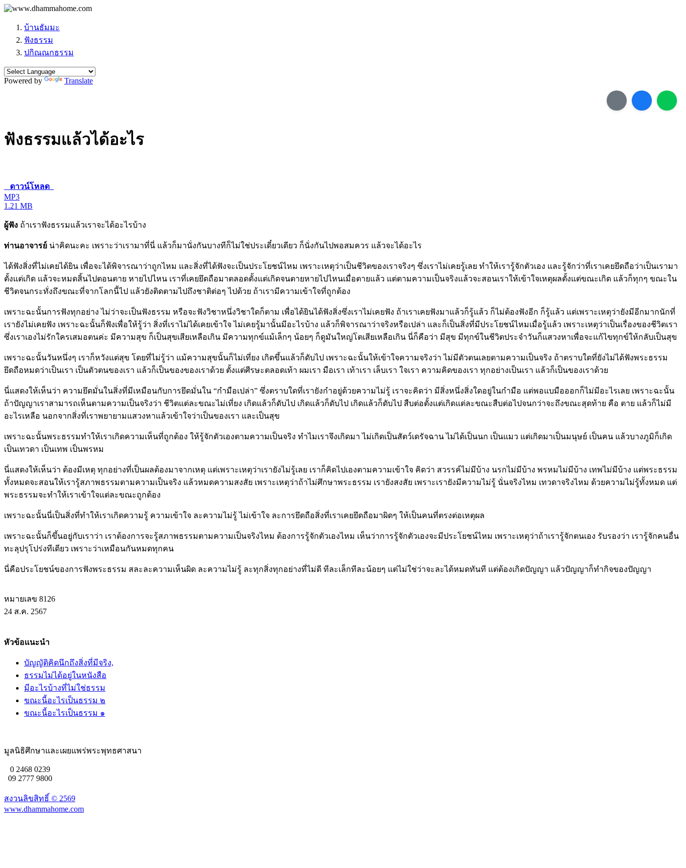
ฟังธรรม (38, 40)
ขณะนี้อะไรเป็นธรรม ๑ (64, 713)
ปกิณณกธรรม (49, 52)
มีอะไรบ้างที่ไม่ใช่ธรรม (64, 688)
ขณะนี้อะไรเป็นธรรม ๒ (64, 700)
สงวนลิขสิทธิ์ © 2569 (39, 798)
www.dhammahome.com (44, 809)
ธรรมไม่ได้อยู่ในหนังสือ (65, 675)
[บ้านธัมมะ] (48, 8)
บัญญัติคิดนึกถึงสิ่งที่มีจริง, (68, 662)
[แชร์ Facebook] (642, 100)
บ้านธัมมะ (42, 27)
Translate (78, 80)
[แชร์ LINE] (667, 100)
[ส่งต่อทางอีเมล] (617, 100)
